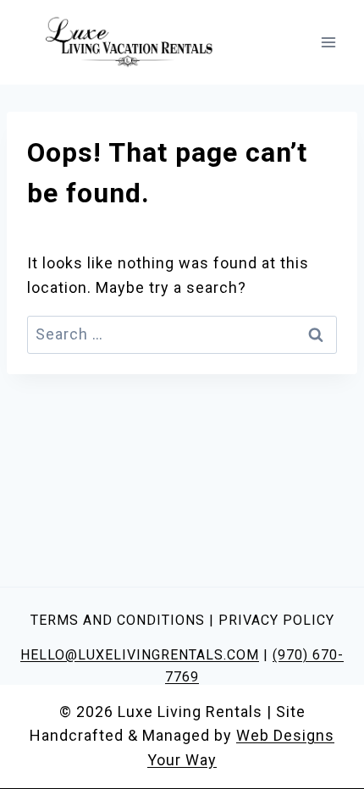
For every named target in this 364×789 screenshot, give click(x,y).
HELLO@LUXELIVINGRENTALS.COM (139, 655)
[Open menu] (328, 42)
